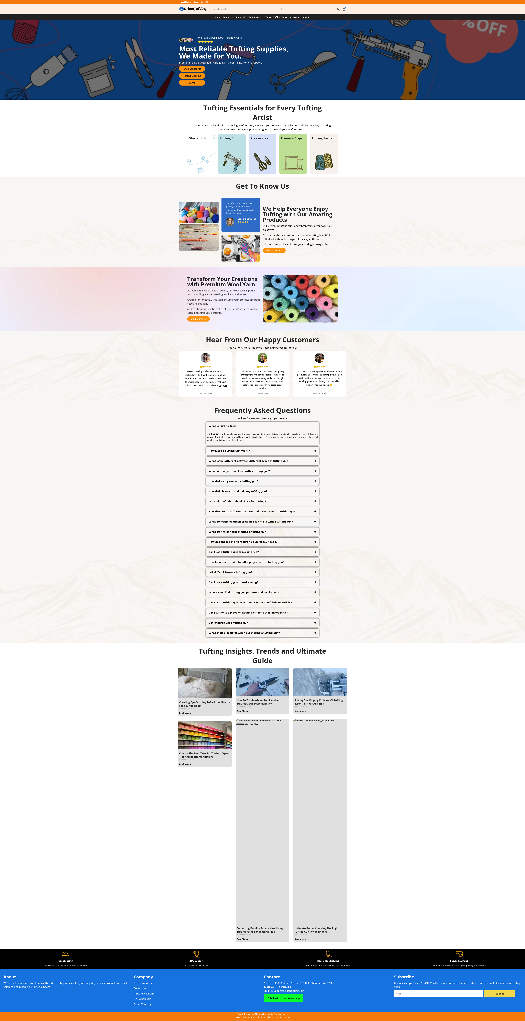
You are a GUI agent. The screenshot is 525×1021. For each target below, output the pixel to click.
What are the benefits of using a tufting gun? (238, 531)
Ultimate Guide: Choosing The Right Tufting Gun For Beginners (316, 930)
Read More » (185, 713)
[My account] (338, 9)
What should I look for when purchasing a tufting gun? (244, 632)
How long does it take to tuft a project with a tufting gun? (246, 562)
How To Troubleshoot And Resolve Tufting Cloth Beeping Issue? (258, 702)
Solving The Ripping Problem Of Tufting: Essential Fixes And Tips (318, 702)
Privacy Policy (240, 1017)
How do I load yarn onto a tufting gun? (234, 481)
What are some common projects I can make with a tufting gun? (251, 521)
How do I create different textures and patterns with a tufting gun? (252, 511)
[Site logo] (192, 9)
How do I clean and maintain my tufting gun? (238, 491)
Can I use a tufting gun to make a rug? (233, 582)
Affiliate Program (144, 993)
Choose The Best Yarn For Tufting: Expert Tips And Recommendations (204, 755)
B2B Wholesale (142, 999)
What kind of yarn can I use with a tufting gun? (239, 471)
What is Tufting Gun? (222, 426)
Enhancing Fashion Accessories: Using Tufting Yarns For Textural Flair (260, 930)
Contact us (140, 988)
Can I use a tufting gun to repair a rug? (234, 552)
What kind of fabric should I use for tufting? (237, 501)
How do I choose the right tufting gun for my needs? (243, 541)
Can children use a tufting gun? (229, 622)
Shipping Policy (264, 1017)
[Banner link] (201, 154)
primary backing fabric (259, 374)
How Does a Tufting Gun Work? (229, 450)
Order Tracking (142, 1004)
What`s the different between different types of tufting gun (248, 461)
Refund (251, 1017)
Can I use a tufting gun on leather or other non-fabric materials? (250, 602)
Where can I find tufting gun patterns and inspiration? (244, 592)
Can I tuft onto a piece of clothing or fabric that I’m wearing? (248, 612)
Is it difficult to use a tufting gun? (230, 572)
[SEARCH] (281, 9)
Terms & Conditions (282, 1017)
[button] (262, 426)
